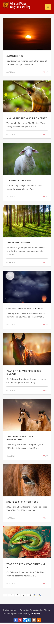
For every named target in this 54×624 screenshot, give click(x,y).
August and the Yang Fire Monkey (26, 118)
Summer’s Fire (14, 56)
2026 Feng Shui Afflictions (22, 502)
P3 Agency (35, 613)
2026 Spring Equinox (18, 243)
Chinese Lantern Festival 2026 (24, 308)
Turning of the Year (18, 180)
